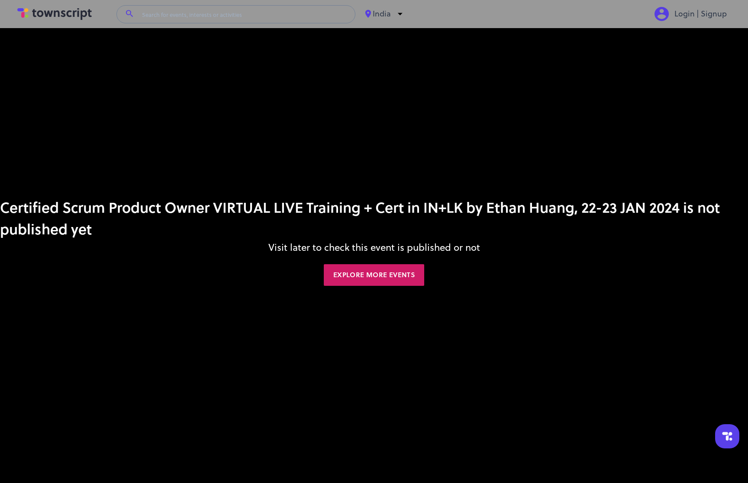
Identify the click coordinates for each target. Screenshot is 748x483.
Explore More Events (374, 274)
